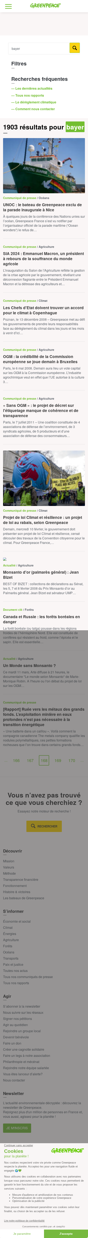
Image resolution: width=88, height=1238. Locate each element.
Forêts (7, 946)
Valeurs (8, 867)
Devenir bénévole (16, 1037)
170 (71, 760)
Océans (8, 952)
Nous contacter (14, 1080)
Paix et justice (13, 964)
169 (57, 760)
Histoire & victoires (16, 891)
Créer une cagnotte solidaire (23, 1049)
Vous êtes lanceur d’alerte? (23, 1074)
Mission (8, 861)
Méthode (9, 873)
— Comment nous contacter (33, 108)
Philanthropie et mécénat (21, 1061)
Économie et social (17, 921)
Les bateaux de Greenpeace (23, 898)
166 (16, 760)
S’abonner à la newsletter (21, 1006)
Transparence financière (20, 879)
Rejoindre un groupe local (22, 1031)
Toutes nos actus (15, 970)
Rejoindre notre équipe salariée (26, 1067)
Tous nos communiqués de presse (28, 976)
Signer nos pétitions (17, 1018)
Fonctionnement (15, 885)
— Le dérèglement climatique (34, 102)
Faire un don (12, 1043)
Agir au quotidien (15, 1024)
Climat (7, 927)
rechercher (47, 826)
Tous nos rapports (16, 983)
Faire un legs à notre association (26, 1055)
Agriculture (11, 939)
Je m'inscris (17, 1128)
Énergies (9, 933)
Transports (10, 958)
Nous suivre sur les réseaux (23, 1012)
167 (30, 760)
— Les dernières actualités (32, 88)
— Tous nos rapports (28, 95)
